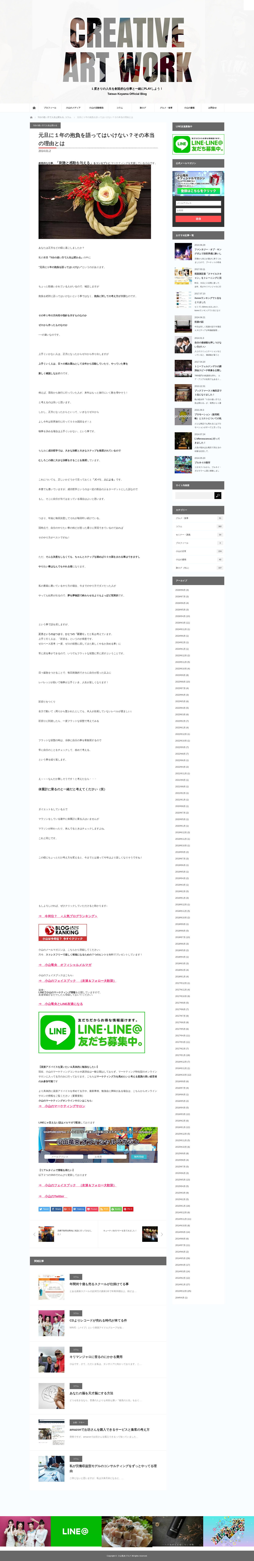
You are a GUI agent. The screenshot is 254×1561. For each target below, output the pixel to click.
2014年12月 (181, 1212)
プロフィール (50, 108)
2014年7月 (180, 1245)
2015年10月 (181, 1147)
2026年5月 (180, 610)
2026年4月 (180, 616)
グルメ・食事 (166, 108)
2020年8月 (180, 806)
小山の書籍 (189, 108)
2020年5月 (180, 819)
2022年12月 (181, 734)
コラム (120, 108)
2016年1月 (180, 1127)
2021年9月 (180, 780)
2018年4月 (180, 957)
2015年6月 (180, 1173)
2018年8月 (180, 931)
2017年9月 (180, 1003)
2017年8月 (180, 1009)
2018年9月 (180, 924)
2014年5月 (180, 1258)
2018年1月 (180, 976)
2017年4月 (180, 1035)
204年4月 (179, 1297)
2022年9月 (180, 747)
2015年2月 (180, 1199)
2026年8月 (180, 590)
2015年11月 (181, 1140)
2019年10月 (181, 845)
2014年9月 (180, 1232)
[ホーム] (34, 107)
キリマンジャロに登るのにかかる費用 (96, 1357)
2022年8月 (180, 754)
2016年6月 (180, 1094)
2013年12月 (181, 1291)
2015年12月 (181, 1134)
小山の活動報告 (96, 108)
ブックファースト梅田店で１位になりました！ (208, 392)
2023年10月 (181, 668)
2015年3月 (180, 1193)
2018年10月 (181, 917)
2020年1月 (180, 826)
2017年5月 (180, 1029)
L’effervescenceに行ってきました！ (207, 440)
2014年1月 (180, 1284)
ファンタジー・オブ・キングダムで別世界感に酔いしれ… (208, 252)
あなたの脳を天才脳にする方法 (91, 1393)
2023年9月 (180, 675)
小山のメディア (73, 108)
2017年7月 (180, 1016)
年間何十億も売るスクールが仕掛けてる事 (99, 1284)
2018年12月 (181, 904)
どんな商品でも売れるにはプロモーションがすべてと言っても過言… (208, 427)
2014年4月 (180, 1265)
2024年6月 (180, 636)
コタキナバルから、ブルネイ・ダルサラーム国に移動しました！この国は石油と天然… (208, 470)
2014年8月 (180, 1239)
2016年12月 (181, 1062)
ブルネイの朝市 (202, 462)
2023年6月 (180, 695)
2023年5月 (180, 701)
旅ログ (143, 108)
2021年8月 (180, 786)
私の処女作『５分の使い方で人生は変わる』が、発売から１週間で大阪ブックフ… (208, 403)
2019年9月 (180, 852)
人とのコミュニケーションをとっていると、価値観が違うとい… (208, 355)
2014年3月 (180, 1271)
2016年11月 (181, 1068)
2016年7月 (180, 1088)
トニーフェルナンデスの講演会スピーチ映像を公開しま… (208, 369)
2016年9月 (180, 1081)
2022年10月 (181, 741)
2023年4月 (180, 708)
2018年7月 (180, 937)
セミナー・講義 (198, 534)
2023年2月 (180, 721)
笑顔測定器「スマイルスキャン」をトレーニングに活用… (208, 276)
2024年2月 (180, 642)
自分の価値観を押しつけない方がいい (208, 344)
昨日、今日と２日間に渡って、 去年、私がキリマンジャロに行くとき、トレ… (208, 286)
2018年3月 (180, 963)
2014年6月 (180, 1252)
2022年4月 (180, 767)
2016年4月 (180, 1107)
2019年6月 (180, 865)
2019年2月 (180, 891)
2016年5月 (180, 1101)
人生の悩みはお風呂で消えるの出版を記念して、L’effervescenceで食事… (208, 451)
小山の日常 (199, 551)
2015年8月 (180, 1160)
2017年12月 (181, 983)
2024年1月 (180, 649)
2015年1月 (180, 1206)
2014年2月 (180, 1278)
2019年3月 (180, 885)
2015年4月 (180, 1186)
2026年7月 (180, 596)
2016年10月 (181, 1075)
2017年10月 (181, 996)
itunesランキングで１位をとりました (208, 300)
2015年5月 (180, 1180)
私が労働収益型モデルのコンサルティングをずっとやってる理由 (113, 1468)
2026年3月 (180, 623)
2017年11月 (181, 990)
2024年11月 (181, 629)
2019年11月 (181, 839)
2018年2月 (180, 970)
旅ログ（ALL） (199, 568)
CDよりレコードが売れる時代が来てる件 (98, 1320)
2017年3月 (180, 1042)
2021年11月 (181, 773)
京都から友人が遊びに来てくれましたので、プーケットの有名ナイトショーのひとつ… (208, 262)
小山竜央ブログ (124, 1556)
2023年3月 (180, 714)
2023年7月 (180, 688)
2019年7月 (180, 858)
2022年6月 (180, 760)
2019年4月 (180, 878)
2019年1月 (180, 898)
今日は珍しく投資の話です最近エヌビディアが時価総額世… (208, 328)
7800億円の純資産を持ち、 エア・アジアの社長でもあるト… (208, 377)
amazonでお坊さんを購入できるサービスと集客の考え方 (110, 1429)
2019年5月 (180, 872)
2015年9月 (180, 1153)
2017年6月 (180, 1022)
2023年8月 (180, 682)
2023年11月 (181, 662)
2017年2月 (180, 1049)
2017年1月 (180, 1055)
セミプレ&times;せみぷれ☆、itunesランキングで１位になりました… (207, 310)
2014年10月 (181, 1225)
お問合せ (212, 108)
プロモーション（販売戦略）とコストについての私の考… (208, 417)
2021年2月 (180, 793)
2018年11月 (181, 911)
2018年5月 (180, 950)
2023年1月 (180, 727)
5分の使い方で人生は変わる (51, 117)
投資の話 (199, 322)
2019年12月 (181, 832)
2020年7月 (180, 813)
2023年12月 (181, 655)
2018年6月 (180, 944)
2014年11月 (181, 1219)
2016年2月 (180, 1121)
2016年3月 (180, 1114)
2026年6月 (180, 603)
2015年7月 (180, 1166)
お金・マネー (78, 1422)
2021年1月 (180, 800)
